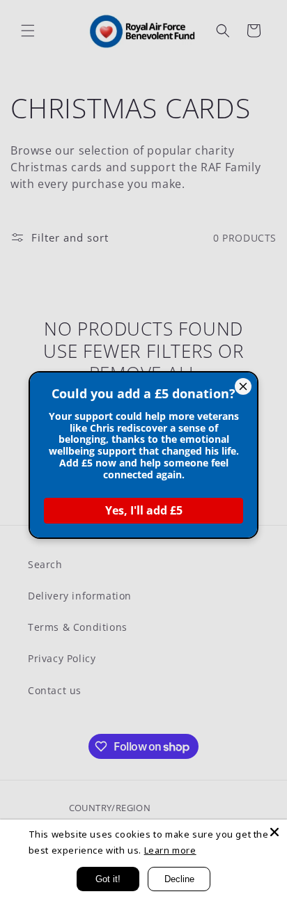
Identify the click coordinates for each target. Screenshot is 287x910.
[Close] (274, 832)
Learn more (170, 850)
